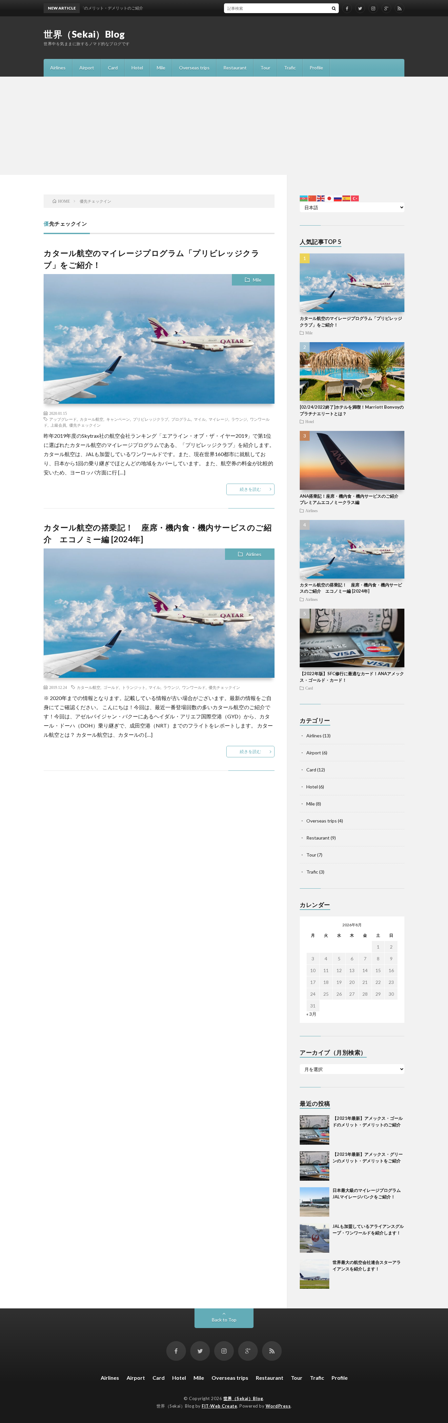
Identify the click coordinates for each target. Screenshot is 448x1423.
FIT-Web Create (219, 1406)
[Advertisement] (224, 126)
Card (113, 67)
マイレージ (218, 419)
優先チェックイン (85, 425)
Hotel (137, 67)
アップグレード (63, 419)
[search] (334, 8)
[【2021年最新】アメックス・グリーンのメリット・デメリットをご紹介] (314, 1166)
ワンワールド (194, 687)
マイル (200, 419)
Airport (86, 67)
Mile (161, 67)
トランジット (134, 687)
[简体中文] (312, 198)
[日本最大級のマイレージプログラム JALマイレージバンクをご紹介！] (314, 1202)
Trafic (290, 67)
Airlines (58, 67)
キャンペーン (118, 419)
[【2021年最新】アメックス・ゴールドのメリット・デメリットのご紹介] (314, 1130)
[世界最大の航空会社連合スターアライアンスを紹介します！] (314, 1274)
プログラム (181, 419)
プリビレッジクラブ (150, 419)
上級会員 (58, 425)
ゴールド (111, 687)
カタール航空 (91, 419)
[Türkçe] (355, 198)
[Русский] (338, 198)
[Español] (346, 198)
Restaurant (235, 67)
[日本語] (329, 198)
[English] (321, 198)
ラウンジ (239, 419)
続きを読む (250, 489)
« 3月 (311, 1014)
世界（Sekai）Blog (84, 34)
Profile (316, 67)
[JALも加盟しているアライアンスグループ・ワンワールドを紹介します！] (314, 1238)
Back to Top (224, 1319)
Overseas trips (194, 67)
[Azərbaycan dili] (304, 198)
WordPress (278, 1406)
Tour (265, 67)
